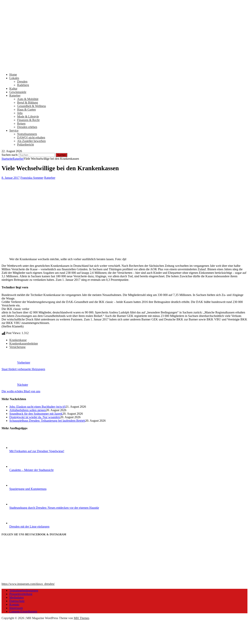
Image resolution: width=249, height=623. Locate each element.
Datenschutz (17, 601)
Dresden (22, 81)
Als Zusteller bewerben (31, 141)
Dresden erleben (27, 127)
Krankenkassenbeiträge (23, 343)
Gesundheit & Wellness (31, 106)
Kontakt (14, 604)
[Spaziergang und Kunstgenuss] (24, 485)
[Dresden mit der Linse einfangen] (24, 523)
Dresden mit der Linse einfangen (29, 526)
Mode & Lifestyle (28, 116)
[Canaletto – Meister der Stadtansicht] (24, 466)
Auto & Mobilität (27, 99)
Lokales (14, 78)
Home (13, 74)
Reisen (21, 123)
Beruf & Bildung (27, 102)
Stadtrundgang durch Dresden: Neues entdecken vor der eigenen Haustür (54, 507)
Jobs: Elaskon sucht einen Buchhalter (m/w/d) (37, 406)
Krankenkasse (18, 340)
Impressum (16, 608)
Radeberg (23, 85)
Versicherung (17, 347)
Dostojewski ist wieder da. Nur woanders (34, 417)
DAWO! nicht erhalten (31, 137)
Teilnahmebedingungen (23, 590)
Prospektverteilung (20, 594)
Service (13, 130)
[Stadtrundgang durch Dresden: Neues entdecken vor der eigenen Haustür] (24, 504)
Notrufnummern (27, 134)
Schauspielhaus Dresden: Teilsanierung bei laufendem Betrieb (47, 420)
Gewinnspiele (17, 92)
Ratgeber (14, 95)
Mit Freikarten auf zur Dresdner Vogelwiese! (36, 451)
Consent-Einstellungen (23, 611)
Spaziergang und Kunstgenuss (27, 488)
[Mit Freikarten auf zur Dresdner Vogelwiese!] (24, 447)
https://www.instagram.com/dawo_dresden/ (28, 583)
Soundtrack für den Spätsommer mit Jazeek (35, 413)
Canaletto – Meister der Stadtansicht (31, 470)
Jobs (20, 113)
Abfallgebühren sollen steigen (27, 410)
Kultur (13, 88)
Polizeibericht (25, 144)
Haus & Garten (26, 109)
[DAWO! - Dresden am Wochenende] (124, 68)
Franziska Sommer (31, 177)
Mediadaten (16, 597)
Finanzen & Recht (28, 120)
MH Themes (81, 618)
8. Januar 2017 (11, 177)
